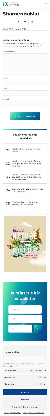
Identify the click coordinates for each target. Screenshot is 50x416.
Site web (6, 99)
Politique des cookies (12, 413)
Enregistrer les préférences (25, 407)
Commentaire (9, 52)
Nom (5, 78)
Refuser (25, 399)
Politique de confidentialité (33, 413)
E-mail (6, 89)
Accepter (25, 392)
